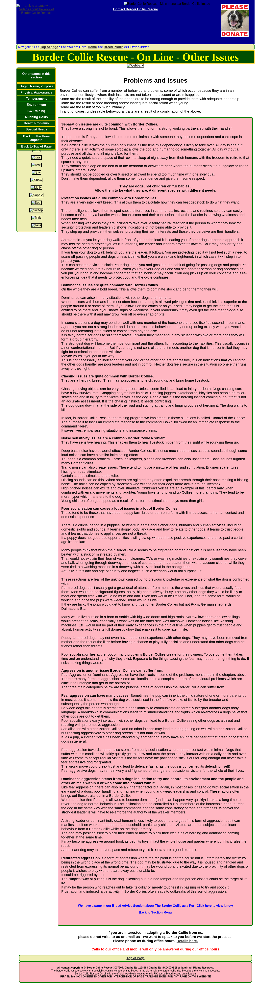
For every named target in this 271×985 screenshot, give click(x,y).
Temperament (36, 98)
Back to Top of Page (36, 146)
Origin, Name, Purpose (36, 86)
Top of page (49, 47)
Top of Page (136, 958)
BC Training (36, 111)
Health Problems (36, 123)
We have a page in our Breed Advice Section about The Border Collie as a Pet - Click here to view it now (155, 905)
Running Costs (36, 117)
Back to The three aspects (36, 138)
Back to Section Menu (155, 912)
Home (92, 47)
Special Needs (36, 129)
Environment (36, 104)
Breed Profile (113, 47)
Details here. (187, 941)
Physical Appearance (36, 92)
